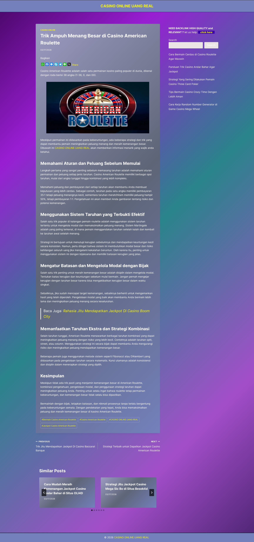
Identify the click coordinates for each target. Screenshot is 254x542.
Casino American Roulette (93, 419)
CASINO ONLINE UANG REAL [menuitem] (72, 147)
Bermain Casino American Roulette (59, 419)
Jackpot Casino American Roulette (59, 426)
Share (75, 64)
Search (173, 40)
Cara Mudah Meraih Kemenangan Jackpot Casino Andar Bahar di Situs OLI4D (65, 489)
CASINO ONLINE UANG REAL (123, 419)
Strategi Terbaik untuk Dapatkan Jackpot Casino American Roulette (131, 446)
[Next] (151, 492)
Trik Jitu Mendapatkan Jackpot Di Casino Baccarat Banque (65, 446)
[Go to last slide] (44, 492)
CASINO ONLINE (47, 30)
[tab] (92, 510)
